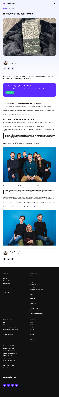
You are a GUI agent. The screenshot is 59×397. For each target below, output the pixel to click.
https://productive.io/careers (34, 206)
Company (5, 8)
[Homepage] (9, 3)
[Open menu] (54, 3)
